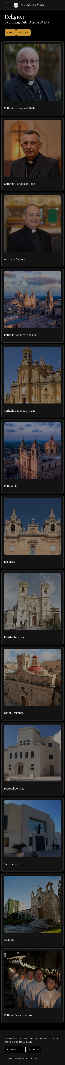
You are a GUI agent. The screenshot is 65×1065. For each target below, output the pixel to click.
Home (10, 32)
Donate (34, 1049)
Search (23, 32)
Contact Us (15, 1049)
